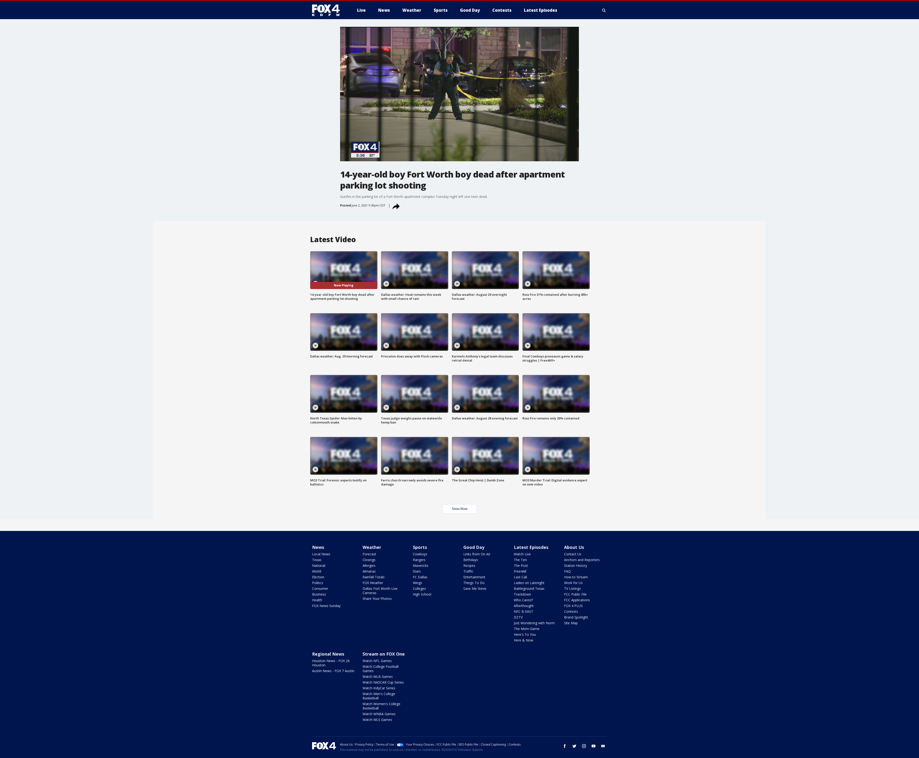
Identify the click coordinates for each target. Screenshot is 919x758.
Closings (369, 559)
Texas (316, 559)
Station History (575, 565)
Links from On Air (476, 554)
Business (319, 594)
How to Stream (576, 577)
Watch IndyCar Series (379, 688)
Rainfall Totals (374, 577)
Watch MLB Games (378, 676)
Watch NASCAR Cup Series (383, 682)
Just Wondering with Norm (534, 623)
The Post (521, 565)
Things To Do (474, 582)
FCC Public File (575, 594)
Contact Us (572, 554)
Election (318, 577)
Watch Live (522, 554)
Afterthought (524, 605)
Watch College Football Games (380, 668)
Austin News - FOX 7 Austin (333, 671)
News (318, 547)
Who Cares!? (523, 600)
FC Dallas (420, 577)
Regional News (328, 654)
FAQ (567, 571)
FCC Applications (577, 600)
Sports (420, 547)
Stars (417, 571)
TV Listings (572, 588)
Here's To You (525, 634)
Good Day (473, 547)
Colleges (419, 588)
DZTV (518, 617)
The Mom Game (526, 628)
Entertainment (474, 577)
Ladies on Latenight (529, 582)
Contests (571, 611)
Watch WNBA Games (379, 714)
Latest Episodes (531, 547)
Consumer (320, 588)
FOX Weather (373, 582)
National (318, 565)
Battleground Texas (529, 588)
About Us (574, 547)
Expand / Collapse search (604, 10)
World (316, 571)
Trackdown (522, 594)
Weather (372, 547)
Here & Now (523, 640)
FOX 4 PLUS (573, 605)
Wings (417, 582)
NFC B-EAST (523, 611)
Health (317, 600)
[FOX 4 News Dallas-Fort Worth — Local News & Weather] (328, 10)
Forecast (369, 554)
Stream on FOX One (384, 654)
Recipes (469, 565)
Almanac (369, 571)
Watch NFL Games (377, 660)
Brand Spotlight (576, 617)
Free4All (520, 571)
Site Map (571, 623)
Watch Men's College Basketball (379, 695)
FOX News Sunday (326, 605)
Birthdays (470, 559)
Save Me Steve (474, 588)
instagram (584, 746)
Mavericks (420, 565)
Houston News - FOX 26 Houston (331, 662)
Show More (459, 509)
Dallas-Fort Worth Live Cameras (380, 590)
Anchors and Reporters (582, 559)
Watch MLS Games (377, 719)
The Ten (520, 559)
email (603, 746)
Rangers (419, 559)
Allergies (369, 565)
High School (422, 594)
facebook (565, 746)
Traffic (468, 571)
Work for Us (573, 582)
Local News (321, 554)
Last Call (520, 577)
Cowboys (420, 554)
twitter (574, 746)
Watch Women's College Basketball (381, 706)
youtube (593, 746)
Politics (317, 582)
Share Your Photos (377, 598)
